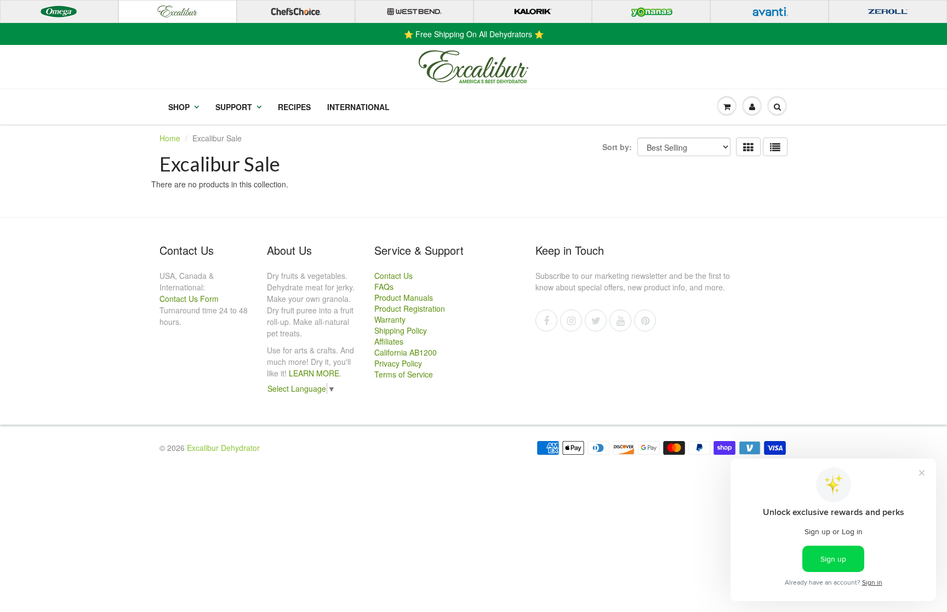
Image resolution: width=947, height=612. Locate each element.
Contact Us (393, 275)
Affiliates (388, 341)
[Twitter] (596, 320)
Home (169, 138)
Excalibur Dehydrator (223, 447)
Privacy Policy (398, 363)
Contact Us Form (189, 298)
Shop (179, 106)
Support (233, 106)
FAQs (383, 286)
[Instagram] (571, 320)
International (358, 106)
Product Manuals (403, 297)
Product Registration (409, 308)
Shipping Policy (400, 330)
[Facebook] (546, 320)
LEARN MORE (314, 373)
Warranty (390, 319)
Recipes (294, 106)
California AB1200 (405, 352)
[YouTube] (620, 320)
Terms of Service (403, 374)
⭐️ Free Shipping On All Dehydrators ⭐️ (474, 33)
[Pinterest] (645, 320)
